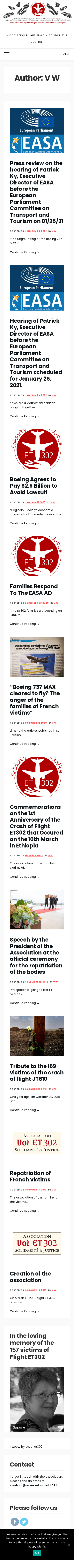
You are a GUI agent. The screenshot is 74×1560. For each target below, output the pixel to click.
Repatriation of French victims (30, 1176)
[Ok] (69, 1545)
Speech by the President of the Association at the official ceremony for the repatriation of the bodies (36, 956)
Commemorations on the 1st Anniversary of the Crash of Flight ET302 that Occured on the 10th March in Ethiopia (36, 826)
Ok (37, 1552)
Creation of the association (30, 1277)
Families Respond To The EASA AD (34, 589)
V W (54, 231)
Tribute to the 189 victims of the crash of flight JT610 (37, 1073)
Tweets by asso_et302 (26, 1447)
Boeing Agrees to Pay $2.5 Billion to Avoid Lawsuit (33, 486)
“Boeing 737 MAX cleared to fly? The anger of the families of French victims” (35, 700)
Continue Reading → (24, 252)
